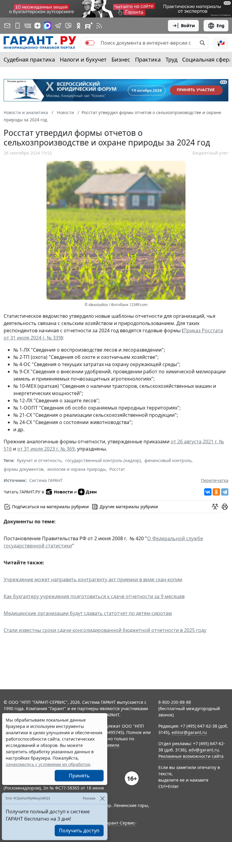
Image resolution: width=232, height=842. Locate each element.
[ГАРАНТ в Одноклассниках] (78, 25)
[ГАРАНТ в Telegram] (58, 25)
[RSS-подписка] (99, 25)
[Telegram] (224, 492)
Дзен (91, 492)
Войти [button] (188, 25)
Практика (148, 59)
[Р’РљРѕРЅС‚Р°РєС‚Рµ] (207, 492)
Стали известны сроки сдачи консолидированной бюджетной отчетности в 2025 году (105, 630)
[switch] (90, 42)
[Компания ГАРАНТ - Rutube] (88, 25)
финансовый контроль (168, 460)
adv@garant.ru (203, 750)
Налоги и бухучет (83, 59)
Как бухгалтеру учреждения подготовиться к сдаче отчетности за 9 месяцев (94, 596)
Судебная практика (29, 59)
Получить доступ (79, 830)
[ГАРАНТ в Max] (47, 26)
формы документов (24, 469)
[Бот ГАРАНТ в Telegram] (68, 25)
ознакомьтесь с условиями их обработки (48, 764)
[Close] (102, 798)
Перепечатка (214, 480)
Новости (63, 492)
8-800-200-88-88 (174, 702)
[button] (220, 43)
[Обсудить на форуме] (215, 506)
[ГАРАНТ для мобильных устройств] (17, 25)
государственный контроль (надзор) (103, 460)
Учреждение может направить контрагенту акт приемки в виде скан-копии (93, 579)
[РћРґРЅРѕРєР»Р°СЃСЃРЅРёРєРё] (216, 492)
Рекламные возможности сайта (191, 756)
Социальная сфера (207, 59)
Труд (171, 59)
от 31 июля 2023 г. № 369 (46, 448)
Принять (79, 775)
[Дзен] (37, 26)
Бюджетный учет (210, 153)
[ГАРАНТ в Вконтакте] (27, 25)
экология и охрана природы (76, 469)
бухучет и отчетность (39, 460)
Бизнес (120, 59)
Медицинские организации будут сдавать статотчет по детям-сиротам (88, 613)
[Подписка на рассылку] (7, 25)
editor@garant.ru (189, 732)
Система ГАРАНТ (46, 480)
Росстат (117, 469)
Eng (220, 25)
